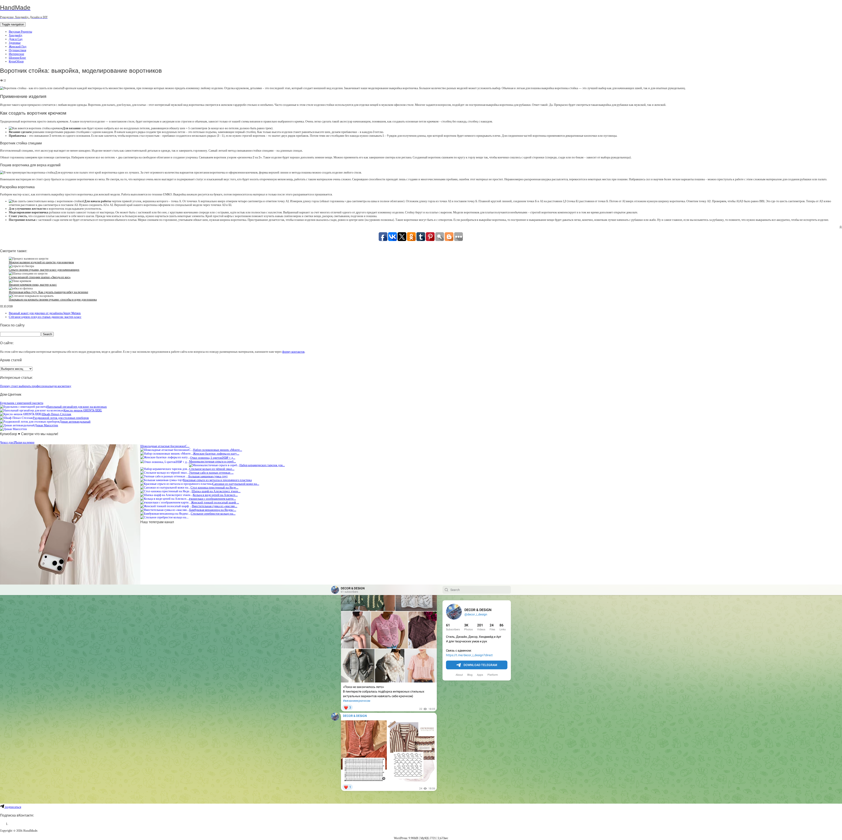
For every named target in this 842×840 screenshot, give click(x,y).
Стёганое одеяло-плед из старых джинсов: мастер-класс (45, 317)
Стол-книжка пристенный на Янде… (214, 487)
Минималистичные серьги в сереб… (212, 461)
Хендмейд (15, 35)
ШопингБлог (17, 58)
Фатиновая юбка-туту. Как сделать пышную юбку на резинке (48, 292)
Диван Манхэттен (46, 425)
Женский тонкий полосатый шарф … (215, 502)
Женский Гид (17, 46)
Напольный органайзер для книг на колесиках (77, 407)
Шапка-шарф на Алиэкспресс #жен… (216, 491)
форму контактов (293, 352)
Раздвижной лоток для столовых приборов (61, 418)
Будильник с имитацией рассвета (21, 403)
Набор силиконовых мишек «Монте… (217, 450)
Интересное (16, 54)
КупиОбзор (16, 61)
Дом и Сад (15, 39)
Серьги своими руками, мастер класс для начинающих (44, 270)
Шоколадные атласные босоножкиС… (164, 446)
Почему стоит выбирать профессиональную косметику (35, 386)
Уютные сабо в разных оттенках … (211, 473)
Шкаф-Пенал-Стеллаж (56, 414)
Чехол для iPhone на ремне (17, 442)
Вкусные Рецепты (20, 32)
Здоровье (15, 43)
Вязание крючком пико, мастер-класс (33, 285)
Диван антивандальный (75, 422)
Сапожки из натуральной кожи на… (235, 484)
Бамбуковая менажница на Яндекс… (212, 510)
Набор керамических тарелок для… (262, 465)
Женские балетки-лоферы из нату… (216, 453)
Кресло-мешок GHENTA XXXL (83, 410)
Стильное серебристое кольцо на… (213, 514)
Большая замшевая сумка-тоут (208, 476)
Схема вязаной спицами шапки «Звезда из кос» (40, 277)
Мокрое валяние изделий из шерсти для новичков (41, 262)
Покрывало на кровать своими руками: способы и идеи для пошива (53, 299)
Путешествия (17, 50)
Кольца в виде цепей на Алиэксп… (215, 495)
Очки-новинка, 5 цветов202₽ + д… (212, 458)
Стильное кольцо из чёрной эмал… (211, 469)
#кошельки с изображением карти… (212, 499)
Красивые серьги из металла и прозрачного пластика (217, 480)
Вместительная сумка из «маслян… (214, 506)
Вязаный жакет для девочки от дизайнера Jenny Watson (45, 313)
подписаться (12, 807)
